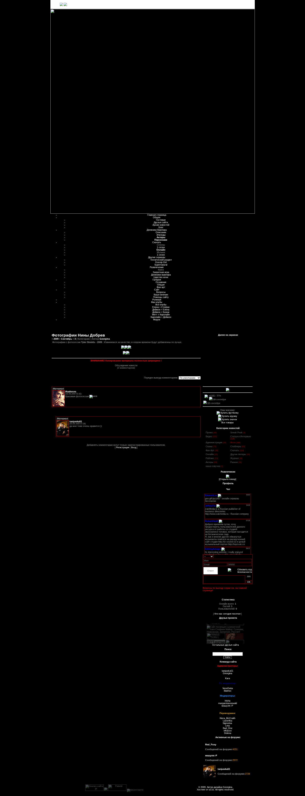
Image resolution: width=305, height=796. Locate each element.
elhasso (228, 730)
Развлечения (156, 267)
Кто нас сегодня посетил (227, 613)
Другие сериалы (156, 257)
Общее (156, 217)
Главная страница (156, 215)
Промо (209, 432)
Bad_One (227, 728)
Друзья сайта (161, 222)
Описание (161, 232)
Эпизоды (161, 235)
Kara (227, 678)
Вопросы (161, 292)
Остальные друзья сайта (225, 645)
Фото (232, 442)
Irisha (227, 700)
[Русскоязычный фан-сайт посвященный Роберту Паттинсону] (234, 637)
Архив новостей (160, 225)
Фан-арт (161, 287)
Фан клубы (156, 302)
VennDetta (227, 688)
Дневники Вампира (157, 230)
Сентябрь (66, 339)
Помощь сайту (161, 297)
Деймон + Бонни (160, 312)
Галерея (156, 279)
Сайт (156, 289)
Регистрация (236, 4)
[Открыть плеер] (227, 479)
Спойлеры (235, 446)
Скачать (156, 242)
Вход (247, 4)
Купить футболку (229, 412)
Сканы (209, 446)
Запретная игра (161, 272)
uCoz (211, 789)
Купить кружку (229, 416)
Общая (161, 284)
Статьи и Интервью (240, 436)
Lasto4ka (227, 720)
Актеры (209, 462)
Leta (227, 725)
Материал (58, 388)
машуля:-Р (227, 705)
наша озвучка (213, 466)
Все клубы (160, 304)
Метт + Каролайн (161, 314)
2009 (56, 339)
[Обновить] (250, 556)
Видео (209, 436)
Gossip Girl (161, 262)
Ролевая (156, 299)
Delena (227, 733)
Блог (161, 227)
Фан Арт (210, 450)
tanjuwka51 (227, 671)
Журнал (234, 458)
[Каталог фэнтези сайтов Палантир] (117, 790)
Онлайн (210, 454)
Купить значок (229, 419)
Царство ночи (161, 277)
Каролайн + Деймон (161, 317)
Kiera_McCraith (227, 718)
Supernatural (160, 264)
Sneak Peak (236, 432)
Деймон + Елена (160, 309)
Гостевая (161, 220)
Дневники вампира (161, 274)
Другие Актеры (238, 454)
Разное (234, 462)
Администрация (214, 442)
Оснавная (161, 282)
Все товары (227, 422)
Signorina (228, 723)
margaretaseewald (227, 703)
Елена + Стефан (161, 307)
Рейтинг (210, 458)
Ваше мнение (161, 294)
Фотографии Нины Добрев (78, 335)
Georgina (105, 339)
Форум (156, 319)
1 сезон (161, 247)
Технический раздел (161, 259)
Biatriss (227, 690)
